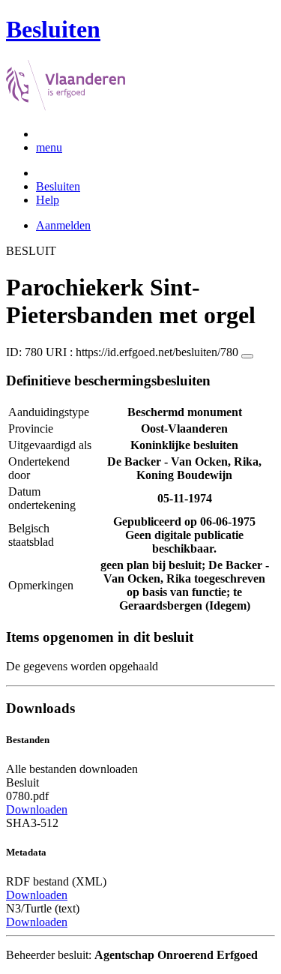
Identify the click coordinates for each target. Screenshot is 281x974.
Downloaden (36, 809)
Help (47, 199)
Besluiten (58, 186)
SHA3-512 (32, 823)
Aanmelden (63, 225)
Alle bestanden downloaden (72, 769)
